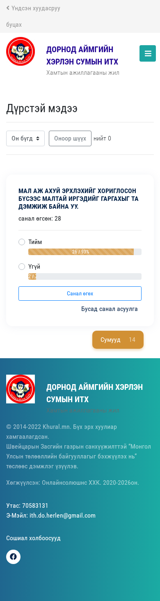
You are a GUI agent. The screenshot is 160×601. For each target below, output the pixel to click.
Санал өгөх (80, 293)
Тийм (35, 242)
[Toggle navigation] (147, 53)
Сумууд (118, 339)
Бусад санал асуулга (110, 309)
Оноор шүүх (70, 138)
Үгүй (34, 266)
